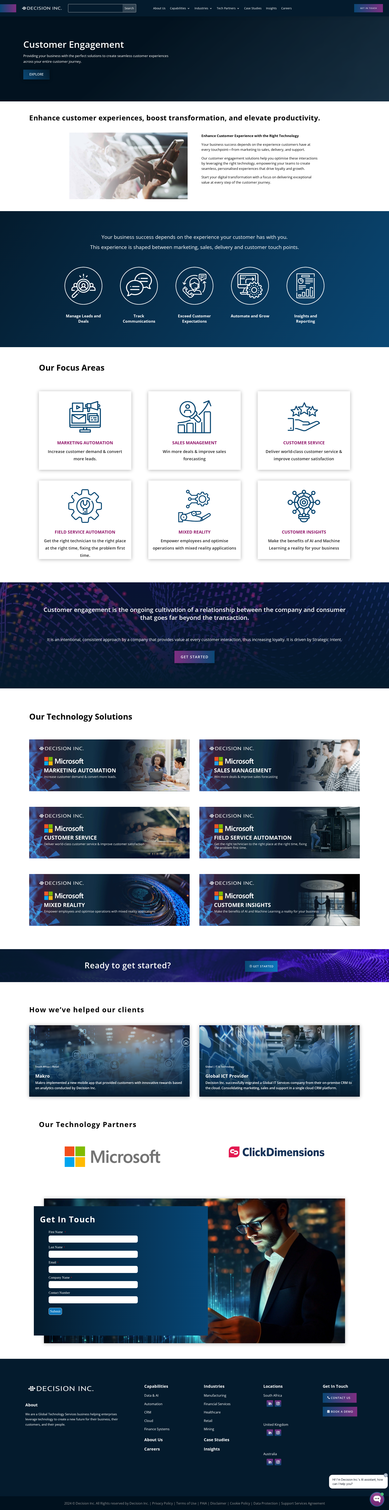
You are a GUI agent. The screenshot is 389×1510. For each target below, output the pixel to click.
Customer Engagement (73, 44)
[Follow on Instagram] (278, 1403)
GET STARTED (194, 656)
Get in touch (368, 8)
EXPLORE (36, 74)
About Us (159, 8)
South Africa (272, 1395)
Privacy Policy (162, 1503)
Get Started (263, 966)
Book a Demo (342, 1411)
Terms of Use (186, 1503)
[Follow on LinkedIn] (270, 1403)
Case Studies (253, 8)
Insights (271, 8)
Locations (273, 1386)
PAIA (203, 1503)
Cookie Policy (240, 1503)
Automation (153, 1404)
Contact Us (341, 1398)
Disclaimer (218, 1503)
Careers (286, 8)
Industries (201, 8)
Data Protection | (267, 1503)
